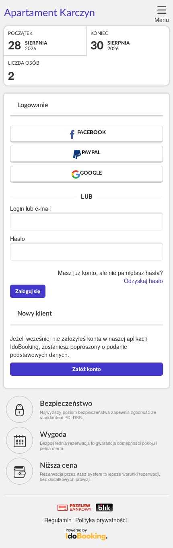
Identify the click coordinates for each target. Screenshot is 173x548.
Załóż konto (86, 369)
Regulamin (58, 520)
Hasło (17, 238)
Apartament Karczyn (49, 13)
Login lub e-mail (30, 208)
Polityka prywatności (101, 520)
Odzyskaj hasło (143, 281)
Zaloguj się (27, 291)
